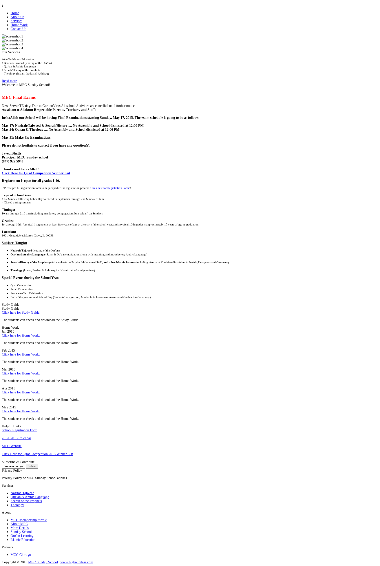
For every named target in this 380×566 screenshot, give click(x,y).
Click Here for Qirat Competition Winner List (36, 173)
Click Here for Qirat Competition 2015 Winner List (37, 454)
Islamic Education (23, 540)
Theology (17, 505)
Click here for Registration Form (109, 188)
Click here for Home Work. (21, 335)
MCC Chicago (21, 555)
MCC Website (12, 446)
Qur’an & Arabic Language (30, 497)
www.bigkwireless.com (76, 562)
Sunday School (21, 532)
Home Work (19, 25)
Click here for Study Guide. (21, 312)
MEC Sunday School (43, 562)
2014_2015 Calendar (16, 438)
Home (15, 13)
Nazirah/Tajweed (22, 493)
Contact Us (18, 29)
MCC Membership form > (29, 520)
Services (16, 21)
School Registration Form (19, 430)
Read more (9, 81)
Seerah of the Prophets (26, 501)
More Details (20, 528)
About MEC (19, 524)
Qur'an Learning (22, 536)
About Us (17, 17)
